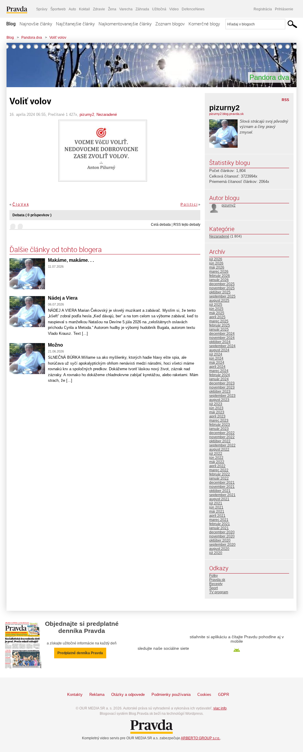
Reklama (96, 694)
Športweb (58, 9)
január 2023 (219, 429)
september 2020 (222, 545)
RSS (285, 100)
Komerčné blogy (204, 24)
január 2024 (219, 379)
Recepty (216, 584)
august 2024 (219, 350)
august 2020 (219, 549)
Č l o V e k (20, 204)
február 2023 (219, 425)
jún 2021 (216, 507)
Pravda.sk (217, 580)
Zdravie (99, 9)
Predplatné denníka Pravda (80, 653)
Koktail (84, 9)
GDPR (223, 694)
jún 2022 (216, 458)
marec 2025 (218, 321)
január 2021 (219, 528)
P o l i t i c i (188, 204)
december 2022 (222, 433)
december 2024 (222, 334)
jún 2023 (216, 408)
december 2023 (222, 383)
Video (174, 9)
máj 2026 (216, 267)
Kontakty (75, 694)
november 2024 (222, 338)
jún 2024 (216, 358)
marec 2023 (218, 420)
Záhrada (142, 9)
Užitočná (159, 9)
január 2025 (219, 329)
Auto (72, 9)
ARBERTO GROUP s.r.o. (200, 738)
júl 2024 (215, 354)
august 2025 (219, 300)
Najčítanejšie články (75, 24)
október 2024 (220, 342)
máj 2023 (216, 412)
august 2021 (219, 499)
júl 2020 (215, 553)
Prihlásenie (284, 9)
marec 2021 (218, 520)
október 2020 (220, 540)
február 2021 (219, 524)
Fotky (213, 576)
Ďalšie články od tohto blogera (55, 249)
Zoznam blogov (170, 24)
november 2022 (222, 437)
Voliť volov (57, 37)
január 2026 (219, 280)
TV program (218, 592)
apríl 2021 (217, 516)
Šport (213, 588)
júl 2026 (215, 259)
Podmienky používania (171, 694)
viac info (220, 708)
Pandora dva (31, 37)
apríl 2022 (217, 466)
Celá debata (161, 224)
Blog (11, 23)
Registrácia (263, 9)
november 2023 (222, 387)
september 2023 (222, 396)
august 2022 (219, 449)
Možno (55, 344)
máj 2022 (216, 462)
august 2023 (219, 400)
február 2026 (219, 276)
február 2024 (219, 375)
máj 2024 (216, 362)
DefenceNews (193, 9)
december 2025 (222, 284)
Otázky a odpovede (128, 694)
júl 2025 (215, 305)
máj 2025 (216, 313)
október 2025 (220, 292)
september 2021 (222, 495)
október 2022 (220, 441)
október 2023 (220, 391)
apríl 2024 (217, 367)
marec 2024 (218, 371)
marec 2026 (218, 271)
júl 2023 (215, 404)
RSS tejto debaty (186, 224)
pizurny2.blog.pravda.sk (226, 114)
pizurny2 (87, 114)
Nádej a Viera (63, 298)
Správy (41, 9)
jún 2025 (216, 309)
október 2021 (220, 491)
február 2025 (219, 325)
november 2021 (222, 487)
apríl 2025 (217, 317)
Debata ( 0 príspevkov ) (31, 215)
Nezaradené (106, 114)
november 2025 (222, 288)
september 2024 (222, 346)
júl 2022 (215, 453)
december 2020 (222, 532)
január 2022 (219, 478)
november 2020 (222, 536)
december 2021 (222, 482)
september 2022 (222, 445)
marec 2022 (218, 470)
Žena (112, 9)
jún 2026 (216, 263)
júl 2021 (215, 503)
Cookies (204, 694)
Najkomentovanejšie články (125, 24)
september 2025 (222, 296)
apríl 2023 (217, 416)
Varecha (126, 9)
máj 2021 (216, 511)
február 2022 (219, 474)
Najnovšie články (36, 24)
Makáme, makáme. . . (71, 260)
